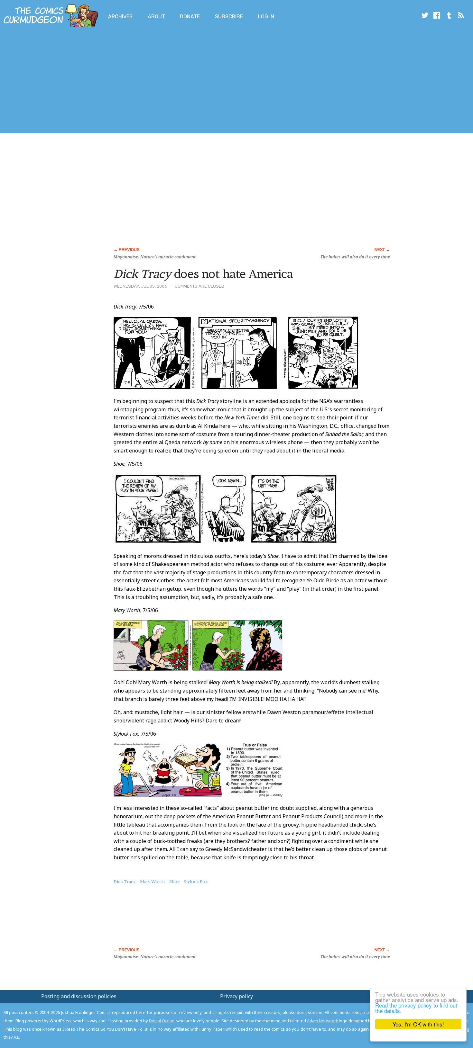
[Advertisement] (117, 81)
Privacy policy (236, 996)
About (156, 16)
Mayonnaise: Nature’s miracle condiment (155, 257)
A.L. (17, 1037)
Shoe (174, 881)
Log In (266, 16)
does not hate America (203, 274)
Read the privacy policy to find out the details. (416, 1008)
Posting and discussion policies (78, 996)
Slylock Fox (196, 881)
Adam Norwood (322, 1021)
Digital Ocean (161, 1021)
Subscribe (229, 16)
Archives (120, 16)
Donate (190, 16)
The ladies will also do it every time (355, 257)
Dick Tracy (124, 881)
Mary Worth (152, 881)
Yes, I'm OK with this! (418, 1024)
